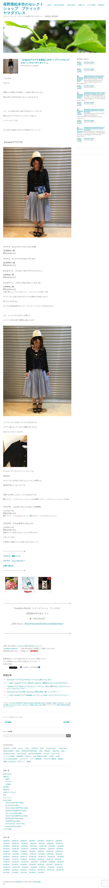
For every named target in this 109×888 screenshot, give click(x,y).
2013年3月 (32, 864)
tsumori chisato (21, 753)
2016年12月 (15, 849)
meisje (18, 751)
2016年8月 (42, 849)
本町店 (7, 779)
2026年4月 (23, 841)
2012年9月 (25, 867)
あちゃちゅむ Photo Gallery (13, 813)
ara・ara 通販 (29, 705)
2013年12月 (15, 862)
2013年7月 (60, 862)
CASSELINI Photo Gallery (12, 821)
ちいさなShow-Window (10, 759)
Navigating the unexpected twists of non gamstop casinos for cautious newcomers (94, 129)
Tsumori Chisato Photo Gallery (14, 802)
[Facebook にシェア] (21, 667)
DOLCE (42, 748)
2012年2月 (23, 870)
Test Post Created (89, 62)
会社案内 (6, 787)
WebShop (101, 5)
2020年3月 (50, 843)
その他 (51, 756)
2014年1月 (6, 862)
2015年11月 (59, 851)
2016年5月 (6, 851)
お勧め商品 (37, 703)
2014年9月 (60, 856)
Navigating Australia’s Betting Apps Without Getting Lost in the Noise (94, 76)
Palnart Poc (55, 751)
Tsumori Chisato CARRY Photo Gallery (16, 808)
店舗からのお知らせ (58, 703)
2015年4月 (59, 854)
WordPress (19, 881)
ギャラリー (8, 782)
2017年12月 (33, 846)
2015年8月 (24, 854)
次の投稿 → (67, 722)
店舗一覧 (81, 5)
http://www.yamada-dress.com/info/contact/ (44, 624)
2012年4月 (6, 870)
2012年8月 (34, 867)
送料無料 (63, 705)
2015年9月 (16, 854)
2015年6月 (41, 854)
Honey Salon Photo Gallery (13, 826)
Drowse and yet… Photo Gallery (15, 824)
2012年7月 (42, 867)
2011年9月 (6, 872)
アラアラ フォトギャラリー (14, 561)
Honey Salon (63, 748)
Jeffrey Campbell (8, 751)
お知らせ (43, 703)
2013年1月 (49, 864)
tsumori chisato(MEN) (34, 753)
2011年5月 (41, 872)
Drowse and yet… (51, 748)
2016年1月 (41, 851)
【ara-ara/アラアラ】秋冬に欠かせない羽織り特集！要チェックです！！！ (33, 692)
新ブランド (21, 761)
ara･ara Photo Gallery (12, 805)
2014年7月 (15, 859)
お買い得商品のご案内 (40, 756)
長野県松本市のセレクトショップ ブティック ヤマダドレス (23, 8)
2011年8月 (15, 872)
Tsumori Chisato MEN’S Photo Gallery (16, 816)
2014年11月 (42, 856)
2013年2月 (41, 864)
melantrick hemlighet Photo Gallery (15, 810)
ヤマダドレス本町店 (49, 759)
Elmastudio (37, 881)
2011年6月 (32, 872)
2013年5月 (15, 864)
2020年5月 (33, 843)
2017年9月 (52, 846)
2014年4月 (41, 859)
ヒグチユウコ (24, 759)
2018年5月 (24, 846)
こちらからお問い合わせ (25, 646)
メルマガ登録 (91, 5)
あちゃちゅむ (55, 753)
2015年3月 (6, 856)
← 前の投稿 (7, 722)
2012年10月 (16, 867)
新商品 (29, 761)
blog (49, 5)
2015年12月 (50, 851)
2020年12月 (15, 843)
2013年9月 (43, 862)
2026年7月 (15, 841)
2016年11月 (24, 849)
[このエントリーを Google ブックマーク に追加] (39, 667)
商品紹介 (49, 703)
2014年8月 (6, 859)
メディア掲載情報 (35, 759)
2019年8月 (6, 846)
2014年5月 (32, 859)
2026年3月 (32, 841)
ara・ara (21, 705)
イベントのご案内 (8, 756)
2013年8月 (52, 862)
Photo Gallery (59, 5)
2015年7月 (33, 854)
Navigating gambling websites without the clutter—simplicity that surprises (95, 93)
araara (36, 705)
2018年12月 (15, 846)
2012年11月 (6, 867)
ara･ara (12, 703)
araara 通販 (42, 705)
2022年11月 (50, 841)
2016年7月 (51, 849)
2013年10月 (34, 862)
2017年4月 (60, 846)
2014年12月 (32, 856)
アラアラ (48, 705)
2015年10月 (6, 854)
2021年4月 (6, 843)
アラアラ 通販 (56, 705)
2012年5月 (59, 867)
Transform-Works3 (10, 648)
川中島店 (8, 784)
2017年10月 (42, 846)
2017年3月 (6, 849)
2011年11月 (50, 870)
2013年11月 (24, 862)
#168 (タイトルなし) (9, 792)
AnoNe (14, 748)
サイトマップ (7, 797)
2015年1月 (23, 856)
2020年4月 (41, 843)
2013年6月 (6, 864)
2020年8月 (24, 843)
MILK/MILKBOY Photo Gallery (14, 818)
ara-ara (11, 705)
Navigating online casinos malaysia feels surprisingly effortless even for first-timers (94, 111)
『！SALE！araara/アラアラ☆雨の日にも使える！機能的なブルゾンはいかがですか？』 (38, 683)
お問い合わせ (71, 5)
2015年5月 (50, 854)
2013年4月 (23, 864)
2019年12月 (59, 843)
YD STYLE (46, 753)
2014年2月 (58, 859)
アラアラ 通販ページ (11, 556)
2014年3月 (49, 859)
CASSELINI (19, 703)
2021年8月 (59, 841)
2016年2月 (32, 851)
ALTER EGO (6, 748)
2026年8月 (6, 841)
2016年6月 (59, 849)
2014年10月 (51, 856)
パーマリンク (10, 707)
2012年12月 (58, 864)
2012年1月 (32, 870)
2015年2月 (15, 856)
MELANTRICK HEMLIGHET (29, 751)
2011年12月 (41, 870)
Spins (63, 751)
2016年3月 (23, 851)
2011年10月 (60, 870)
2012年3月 (15, 870)
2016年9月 (34, 849)
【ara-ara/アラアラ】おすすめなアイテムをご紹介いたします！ (29, 680)
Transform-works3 (28, 703)
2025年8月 (41, 841)
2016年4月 (15, 851)
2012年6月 (51, 867)
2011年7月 (23, 872)
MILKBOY (47, 751)
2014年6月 (23, 859)
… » (94, 63)
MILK (40, 751)
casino (27, 748)
